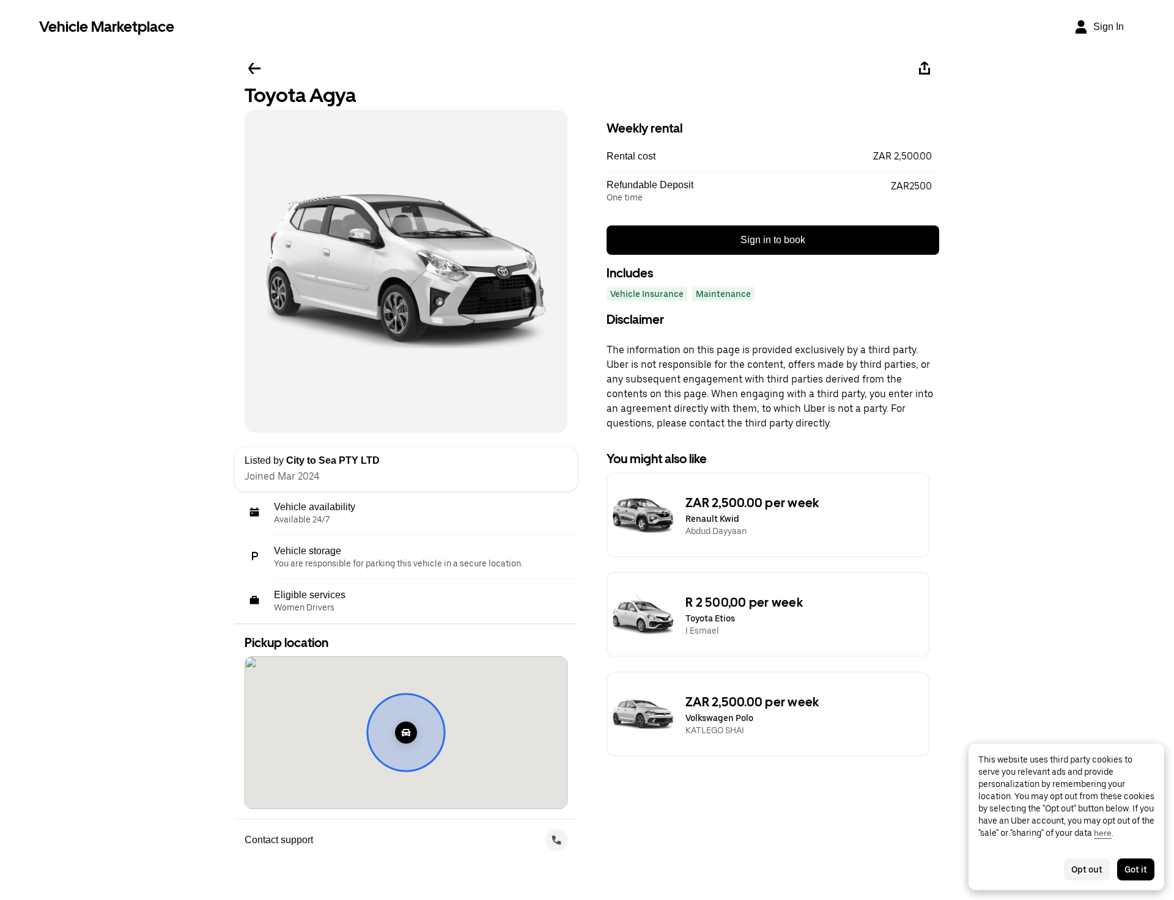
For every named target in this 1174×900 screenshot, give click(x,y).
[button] (773, 156)
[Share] (924, 68)
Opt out (1086, 869)
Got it (1135, 869)
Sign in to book (772, 240)
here (1103, 833)
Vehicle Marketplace (106, 26)
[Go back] (254, 68)
